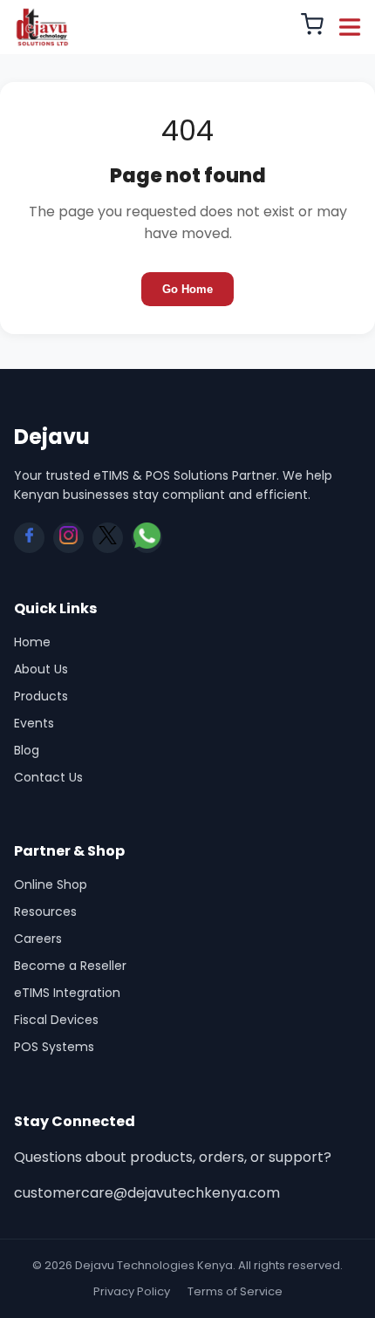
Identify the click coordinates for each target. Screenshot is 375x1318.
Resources (45, 911)
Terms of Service (235, 1291)
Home (32, 642)
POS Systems (54, 1046)
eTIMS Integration (67, 992)
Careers (38, 938)
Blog (26, 750)
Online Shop (50, 884)
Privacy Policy (131, 1291)
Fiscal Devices (56, 1019)
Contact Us (48, 777)
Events (34, 723)
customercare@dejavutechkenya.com (147, 1193)
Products (41, 696)
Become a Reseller (70, 965)
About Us (41, 669)
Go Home (187, 289)
